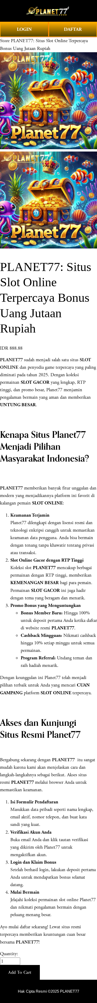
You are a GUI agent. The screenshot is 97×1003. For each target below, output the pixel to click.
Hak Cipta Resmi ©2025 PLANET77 (48, 991)
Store (5, 41)
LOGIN (24, 29)
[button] (20, 972)
